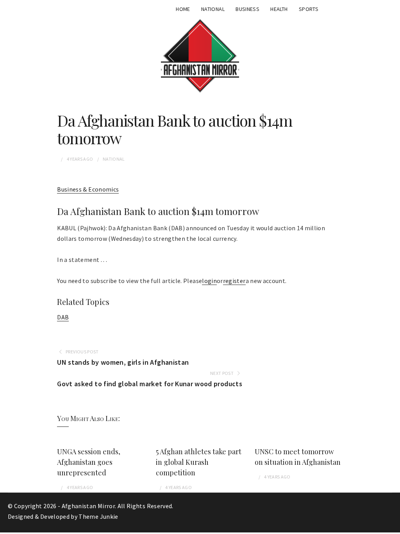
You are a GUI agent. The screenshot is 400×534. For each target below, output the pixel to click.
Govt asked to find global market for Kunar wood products (149, 383)
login (209, 281)
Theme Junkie (98, 516)
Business (247, 9)
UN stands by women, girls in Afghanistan (123, 362)
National (213, 9)
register (234, 281)
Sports (308, 9)
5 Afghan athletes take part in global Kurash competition (198, 462)
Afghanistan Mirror (88, 506)
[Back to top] (392, 526)
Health (279, 9)
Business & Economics (88, 189)
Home (183, 9)
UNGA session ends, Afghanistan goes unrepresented (88, 462)
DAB (63, 317)
